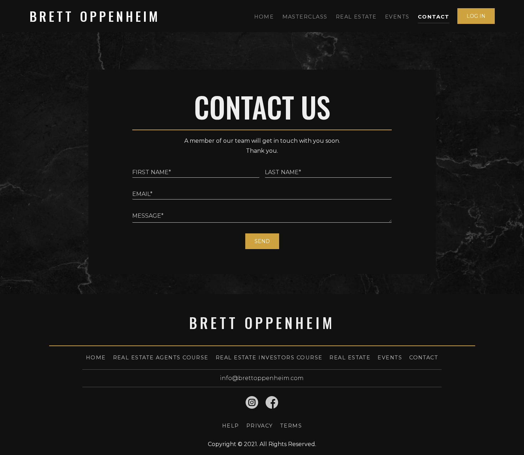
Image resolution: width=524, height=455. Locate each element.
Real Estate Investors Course (269, 357)
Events (397, 17)
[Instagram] (252, 402)
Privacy (259, 426)
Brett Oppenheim (95, 15)
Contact (433, 17)
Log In (476, 16)
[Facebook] (272, 402)
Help (230, 426)
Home (264, 17)
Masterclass (305, 17)
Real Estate (356, 17)
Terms (291, 426)
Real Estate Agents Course (161, 357)
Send (262, 241)
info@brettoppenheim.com (262, 378)
